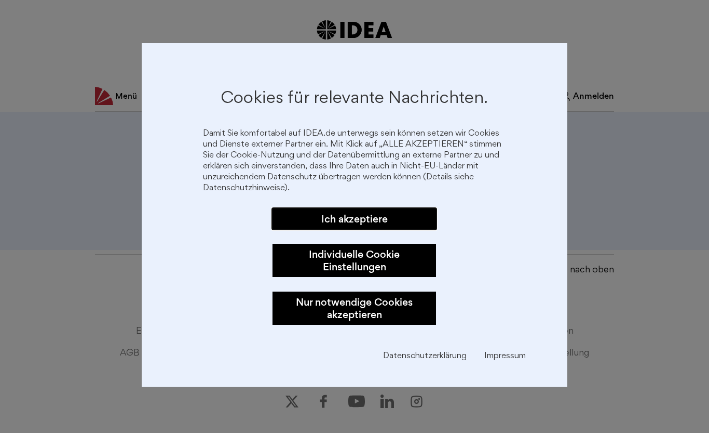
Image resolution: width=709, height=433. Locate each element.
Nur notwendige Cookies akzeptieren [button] (354, 308)
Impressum (505, 356)
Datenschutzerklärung (425, 356)
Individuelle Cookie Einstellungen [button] (354, 260)
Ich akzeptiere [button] (354, 219)
